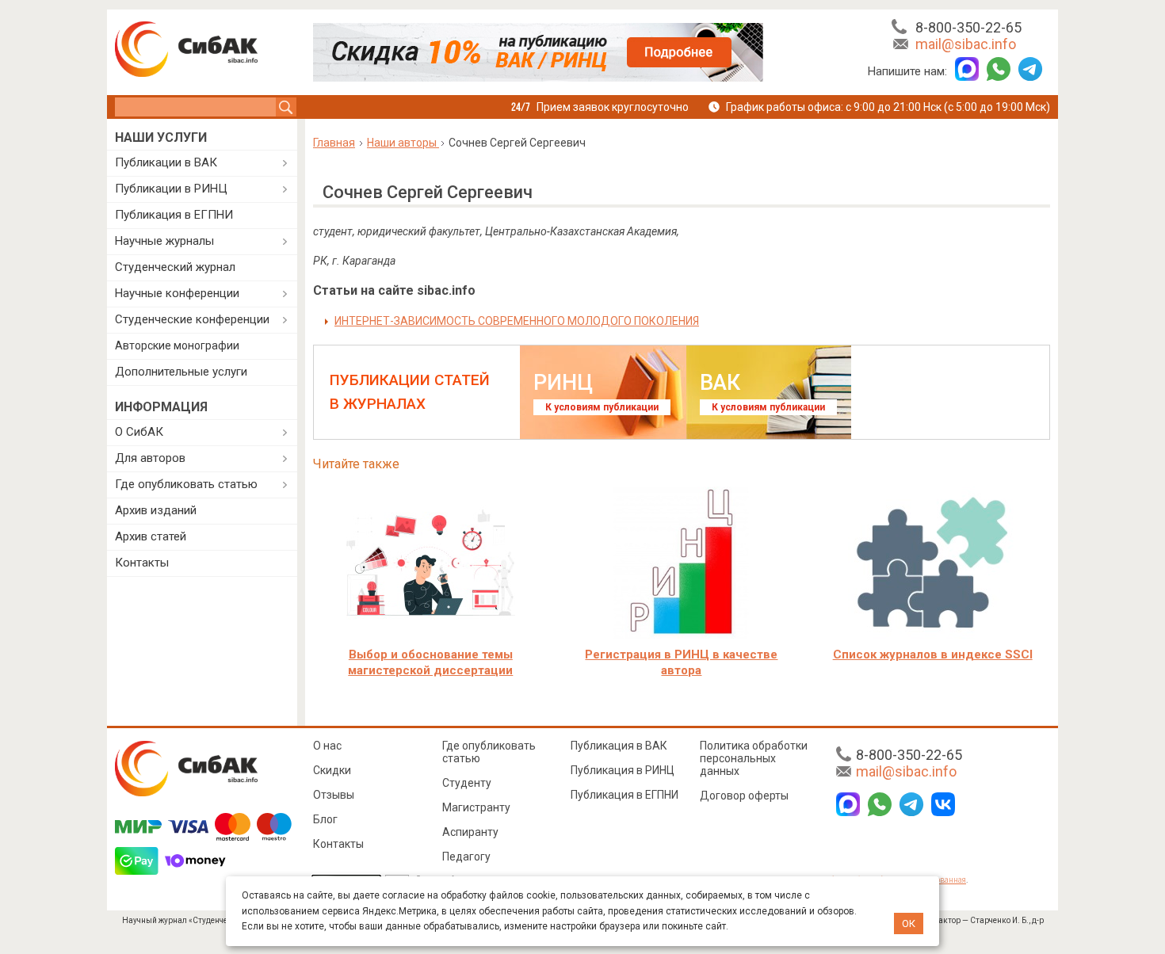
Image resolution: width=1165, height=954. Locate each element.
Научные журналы (164, 241)
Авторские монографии (177, 345)
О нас (327, 745)
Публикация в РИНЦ (622, 770)
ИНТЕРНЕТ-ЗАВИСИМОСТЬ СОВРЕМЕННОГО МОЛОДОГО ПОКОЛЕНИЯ (516, 321)
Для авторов (150, 458)
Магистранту (476, 807)
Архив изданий (156, 510)
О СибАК (139, 432)
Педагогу (466, 856)
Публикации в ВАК (166, 162)
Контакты (142, 562)
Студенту (466, 783)
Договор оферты (744, 795)
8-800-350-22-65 (968, 27)
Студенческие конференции (192, 319)
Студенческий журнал (175, 267)
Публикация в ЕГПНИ (174, 215)
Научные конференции (177, 293)
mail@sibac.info (965, 44)
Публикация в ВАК (619, 745)
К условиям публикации (602, 407)
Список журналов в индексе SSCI (933, 654)
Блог (325, 819)
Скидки (332, 770)
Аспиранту (470, 832)
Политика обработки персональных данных (754, 758)
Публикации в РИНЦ (171, 188)
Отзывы (333, 794)
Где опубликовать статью (186, 484)
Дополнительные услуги (181, 371)
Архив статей (150, 536)
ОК (908, 923)
